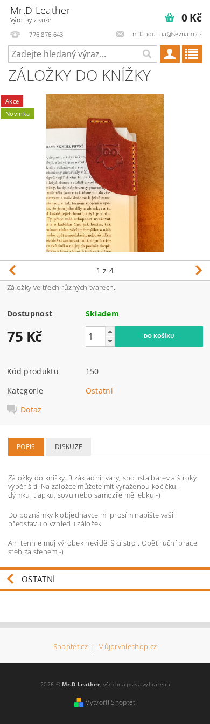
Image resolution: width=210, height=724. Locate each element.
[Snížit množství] (110, 341)
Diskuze (68, 446)
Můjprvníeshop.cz (127, 647)
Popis (26, 446)
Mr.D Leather (40, 14)
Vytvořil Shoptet (110, 702)
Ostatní (99, 390)
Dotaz (31, 410)
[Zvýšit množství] (110, 331)
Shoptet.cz (70, 647)
